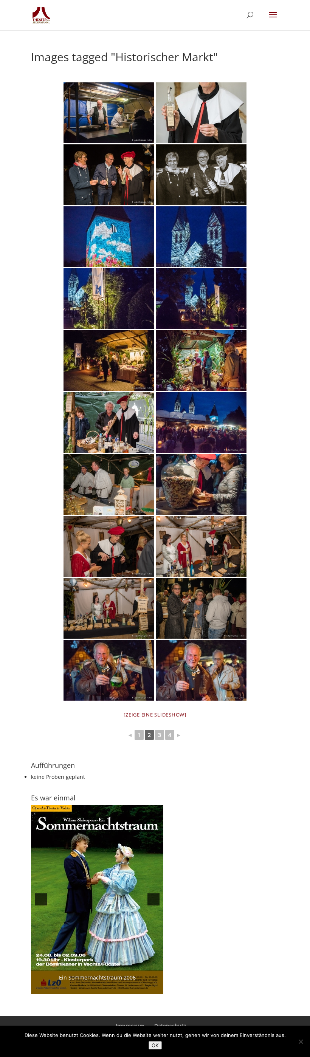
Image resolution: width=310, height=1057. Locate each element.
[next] (153, 899)
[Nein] (300, 1041)
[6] (113, 987)
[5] (105, 987)
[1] (73, 987)
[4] (97, 987)
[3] (89, 987)
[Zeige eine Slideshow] (155, 714)
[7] (121, 987)
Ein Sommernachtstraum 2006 (97, 977)
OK (155, 1045)
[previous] (41, 899)
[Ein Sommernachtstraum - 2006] (97, 899)
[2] (81, 987)
